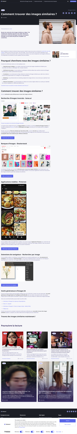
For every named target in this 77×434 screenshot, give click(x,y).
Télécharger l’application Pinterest (9, 248)
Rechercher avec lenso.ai (7, 137)
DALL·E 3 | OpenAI (7, 303)
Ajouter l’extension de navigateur (9, 285)
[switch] (32, 432)
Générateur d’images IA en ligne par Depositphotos (14, 301)
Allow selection (68, 424)
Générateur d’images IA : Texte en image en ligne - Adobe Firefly (16, 306)
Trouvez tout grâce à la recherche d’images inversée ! (12, 123)
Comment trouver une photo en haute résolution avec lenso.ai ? (14, 85)
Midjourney (5, 308)
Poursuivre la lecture (5, 331)
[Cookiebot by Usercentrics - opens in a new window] (7, 432)
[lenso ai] (3, 1)
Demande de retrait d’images (45, 417)
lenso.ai (12, 127)
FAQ (21, 417)
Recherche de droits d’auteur (50, 1)
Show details (58, 431)
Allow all (67, 420)
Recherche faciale (38, 1)
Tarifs (2, 417)
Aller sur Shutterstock (7, 176)
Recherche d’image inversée (26, 1)
